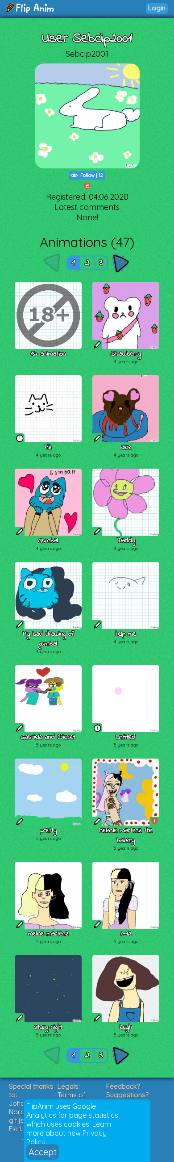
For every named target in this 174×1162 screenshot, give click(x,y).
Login (157, 8)
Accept (43, 1152)
